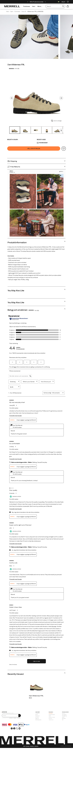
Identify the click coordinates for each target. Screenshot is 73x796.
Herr (33, 6)
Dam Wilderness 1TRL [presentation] (16, 64)
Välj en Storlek (33, 148)
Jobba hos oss (51, 719)
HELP (63, 2)
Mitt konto (37, 717)
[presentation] (36, 698)
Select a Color (12, 139)
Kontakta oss (37, 713)
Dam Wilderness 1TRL (36, 696)
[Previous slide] (27, 1)
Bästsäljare (64, 718)
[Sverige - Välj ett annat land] (59, 2)
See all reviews (13, 664)
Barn (63, 719)
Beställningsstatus (38, 719)
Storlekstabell (43, 142)
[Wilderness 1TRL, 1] (36, 98)
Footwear (26, 6)
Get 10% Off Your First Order (36, 1)
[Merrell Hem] (12, 6)
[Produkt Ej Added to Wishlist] (64, 148)
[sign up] (19, 715)
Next (61, 98)
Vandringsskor (64, 714)
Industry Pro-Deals (52, 717)
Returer (36, 714)
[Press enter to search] (63, 6)
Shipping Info (37, 715)
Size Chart (50, 718)
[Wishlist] (68, 2)
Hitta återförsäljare (52, 714)
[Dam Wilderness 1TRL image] (36, 685)
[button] (22, 207)
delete (50, 715)
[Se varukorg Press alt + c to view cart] (68, 6)
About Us (63, 713)
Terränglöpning (64, 715)
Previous (12, 98)
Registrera (37, 718)
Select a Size (41, 139)
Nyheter (63, 717)
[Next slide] (45, 1)
